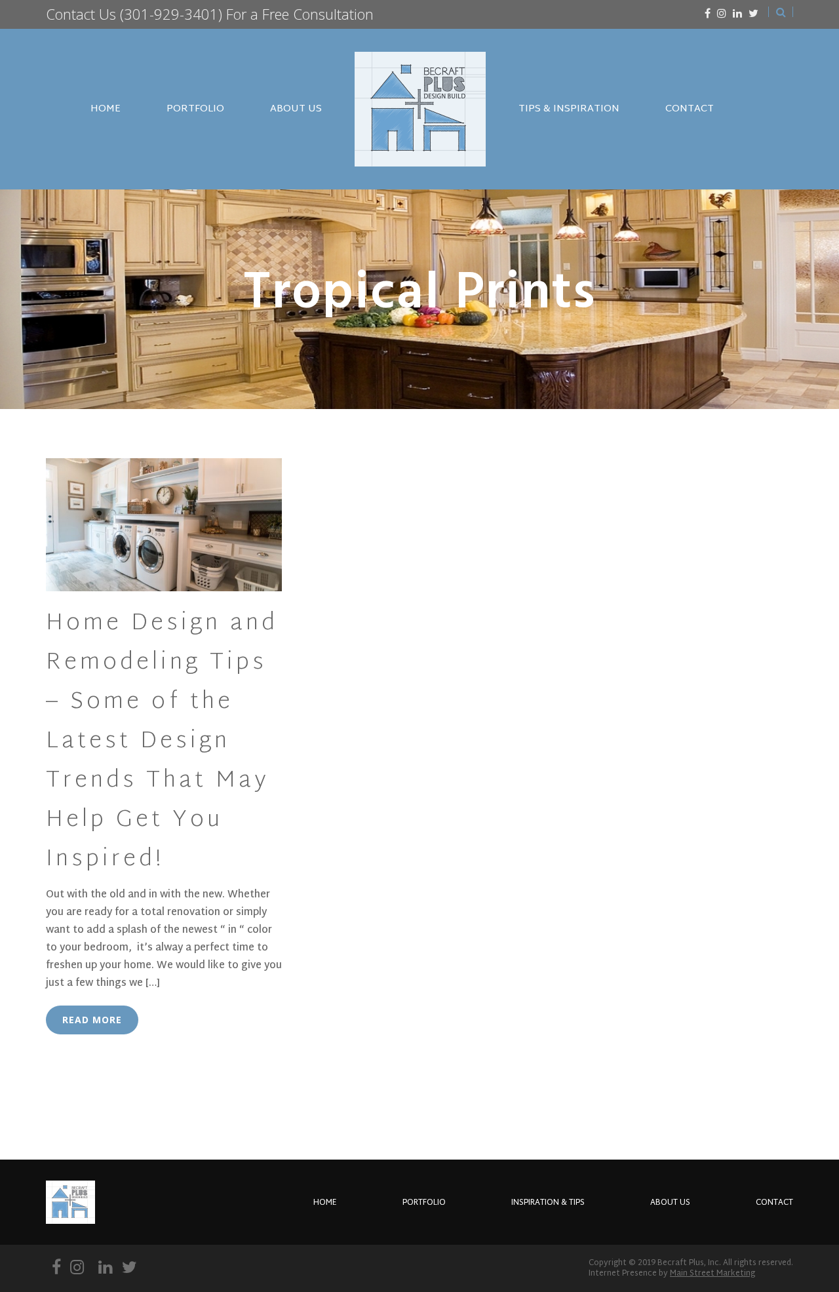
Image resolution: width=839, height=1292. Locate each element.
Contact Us (81, 14)
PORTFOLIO (195, 109)
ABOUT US (296, 109)
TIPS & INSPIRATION (568, 109)
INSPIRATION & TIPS (548, 1203)
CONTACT (689, 109)
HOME (105, 109)
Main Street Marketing (712, 1273)
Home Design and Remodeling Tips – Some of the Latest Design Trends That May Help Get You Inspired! (162, 742)
